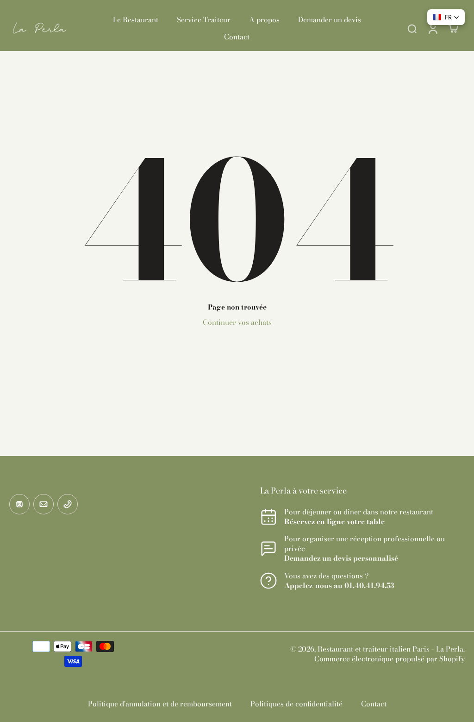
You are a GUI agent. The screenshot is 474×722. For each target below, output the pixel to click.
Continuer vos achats (237, 322)
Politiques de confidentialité (296, 703)
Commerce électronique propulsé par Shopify (389, 658)
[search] (412, 28)
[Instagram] (19, 504)
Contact (374, 703)
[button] (446, 17)
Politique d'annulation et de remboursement (160, 703)
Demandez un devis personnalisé (341, 558)
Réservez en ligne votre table (334, 521)
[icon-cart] (453, 28)
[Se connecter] (432, 28)
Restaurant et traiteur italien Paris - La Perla (390, 649)
